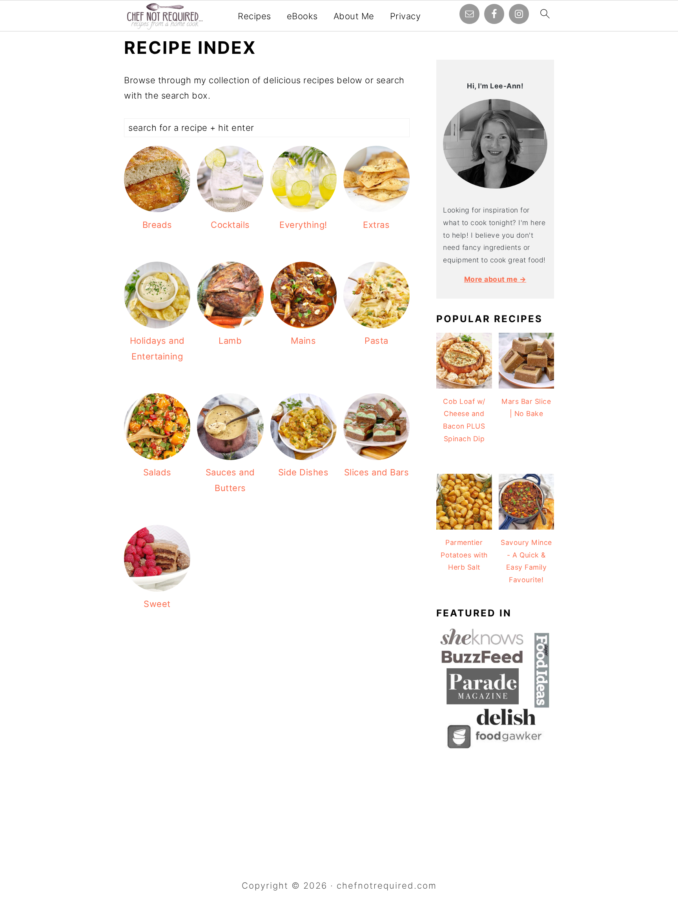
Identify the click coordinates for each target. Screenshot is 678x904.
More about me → (495, 279)
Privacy (405, 16)
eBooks (302, 16)
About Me (354, 16)
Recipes (254, 16)
